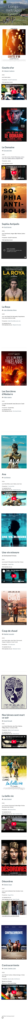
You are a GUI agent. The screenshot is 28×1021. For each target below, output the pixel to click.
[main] (14, 13)
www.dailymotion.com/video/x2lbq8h (10, 916)
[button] (1, 2)
